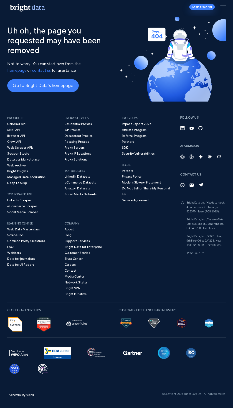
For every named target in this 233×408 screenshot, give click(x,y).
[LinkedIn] (182, 128)
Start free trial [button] (202, 6)
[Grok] (218, 156)
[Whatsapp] (182, 185)
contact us (41, 70)
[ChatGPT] (182, 156)
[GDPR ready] (14, 368)
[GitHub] (200, 128)
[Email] (191, 185)
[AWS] (15, 324)
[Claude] (209, 156)
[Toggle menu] (223, 8)
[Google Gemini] (200, 156)
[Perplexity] (191, 156)
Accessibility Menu (21, 395)
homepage (16, 70)
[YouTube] (191, 128)
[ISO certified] (191, 352)
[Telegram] (200, 185)
